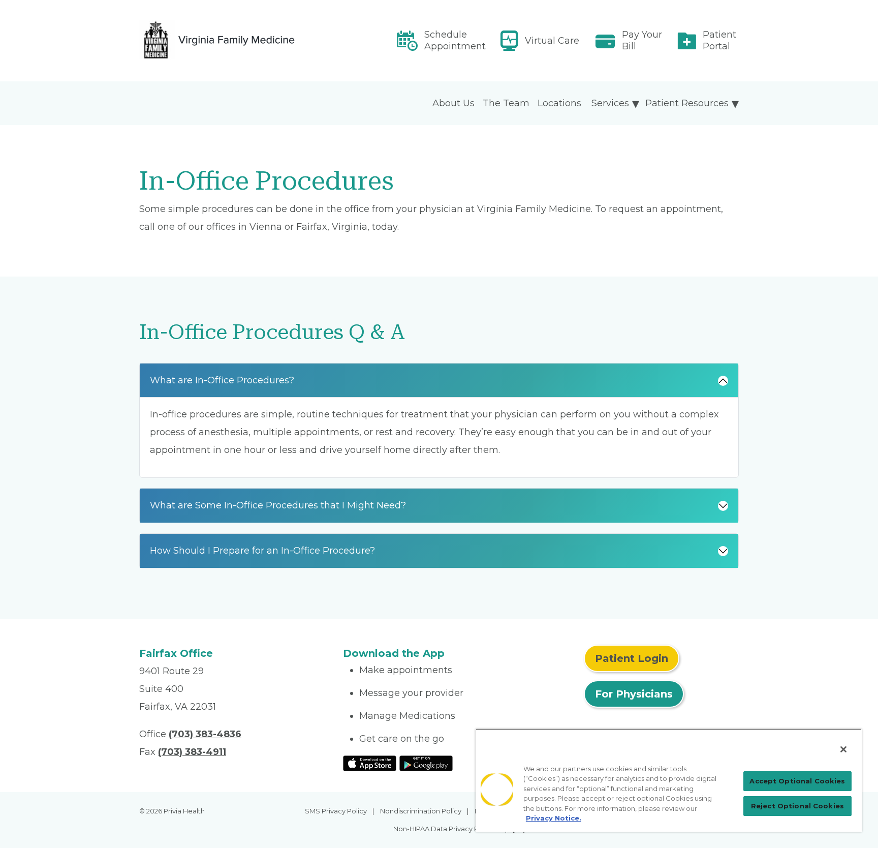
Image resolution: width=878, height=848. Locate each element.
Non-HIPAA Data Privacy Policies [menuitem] (446, 829)
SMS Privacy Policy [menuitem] (336, 811)
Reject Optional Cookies (797, 806)
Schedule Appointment (455, 40)
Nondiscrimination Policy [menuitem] (420, 811)
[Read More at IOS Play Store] (369, 762)
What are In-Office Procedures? (222, 380)
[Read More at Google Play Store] (426, 762)
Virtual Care (552, 40)
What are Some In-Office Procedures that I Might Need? (278, 505)
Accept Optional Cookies (797, 781)
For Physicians (634, 694)
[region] (669, 780)
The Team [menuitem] (506, 103)
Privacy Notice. (553, 818)
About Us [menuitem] (453, 103)
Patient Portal (719, 40)
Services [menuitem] (610, 103)
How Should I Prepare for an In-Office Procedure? (262, 550)
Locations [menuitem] (559, 103)
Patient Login (631, 658)
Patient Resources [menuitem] (687, 103)
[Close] (843, 749)
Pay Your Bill (642, 40)
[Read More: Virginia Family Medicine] (235, 40)
